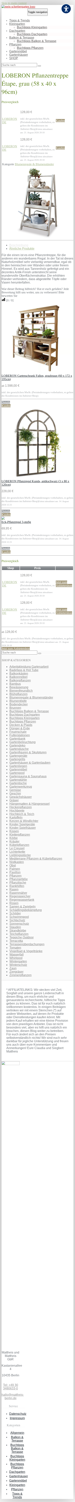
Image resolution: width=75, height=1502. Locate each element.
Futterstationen (19, 735)
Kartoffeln (15, 817)
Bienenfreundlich (21, 690)
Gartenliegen (18, 766)
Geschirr (15, 793)
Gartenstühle (18, 779)
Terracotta (16, 940)
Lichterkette (17, 851)
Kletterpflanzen (19, 834)
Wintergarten (18, 961)
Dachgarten (17, 30)
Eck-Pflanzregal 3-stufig (16, 522)
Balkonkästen (18, 673)
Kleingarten (17, 24)
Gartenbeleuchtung (22, 742)
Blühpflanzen (18, 694)
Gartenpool (17, 773)
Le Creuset (16, 848)
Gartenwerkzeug (20, 786)
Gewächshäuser (20, 797)
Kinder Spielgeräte (22, 824)
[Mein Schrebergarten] (18, 6)
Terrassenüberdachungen (26, 944)
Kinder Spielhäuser (22, 827)
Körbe (13, 838)
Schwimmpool (19, 916)
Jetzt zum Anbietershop (64, 584)
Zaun (13, 968)
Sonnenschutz (19, 923)
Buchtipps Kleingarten (32, 27)
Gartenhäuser (18, 54)
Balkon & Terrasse (21, 37)
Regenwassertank (21, 899)
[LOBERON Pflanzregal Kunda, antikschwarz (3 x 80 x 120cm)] (37, 477)
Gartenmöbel (18, 51)
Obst (12, 865)
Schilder (15, 913)
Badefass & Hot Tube (23, 670)
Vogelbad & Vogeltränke (25, 951)
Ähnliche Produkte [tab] (21, 248)
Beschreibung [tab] (18, 245)
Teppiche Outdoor (21, 937)
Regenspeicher (19, 896)
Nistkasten (16, 862)
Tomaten (15, 947)
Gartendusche (19, 749)
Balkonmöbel (18, 677)
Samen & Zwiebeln (22, 906)
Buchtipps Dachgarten (32, 34)
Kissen (14, 831)
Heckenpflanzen (20, 807)
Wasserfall (16, 954)
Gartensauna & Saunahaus (28, 776)
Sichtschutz (17, 920)
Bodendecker (18, 704)
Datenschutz (17, 1413)
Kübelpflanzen (19, 844)
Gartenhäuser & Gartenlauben (29, 762)
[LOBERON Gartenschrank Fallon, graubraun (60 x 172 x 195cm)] (37, 372)
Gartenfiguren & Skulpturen (28, 752)
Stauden (15, 927)
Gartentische (18, 783)
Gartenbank (17, 738)
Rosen (13, 903)
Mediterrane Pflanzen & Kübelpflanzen (35, 858)
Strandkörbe (17, 930)
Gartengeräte (18, 755)
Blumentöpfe (18, 701)
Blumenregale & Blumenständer (34, 164)
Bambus (15, 683)
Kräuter (14, 841)
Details (6, 402)
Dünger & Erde (19, 728)
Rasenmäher (18, 892)
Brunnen (15, 707)
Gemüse (15, 790)
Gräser (14, 800)
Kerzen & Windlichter (23, 820)
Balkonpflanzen (20, 680)
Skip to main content (14, 3)
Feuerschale (18, 731)
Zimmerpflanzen (20, 975)
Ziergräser (16, 971)
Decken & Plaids (20, 725)
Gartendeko (17, 745)
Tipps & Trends (19, 20)
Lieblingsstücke (20, 855)
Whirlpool (15, 958)
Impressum (17, 1418)
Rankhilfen (16, 886)
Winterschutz (18, 964)
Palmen (14, 868)
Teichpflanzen (18, 934)
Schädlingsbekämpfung (25, 910)
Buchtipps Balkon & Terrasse (36, 41)
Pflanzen (15, 44)
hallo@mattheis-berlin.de (13, 1396)
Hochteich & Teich (21, 814)
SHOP (13, 58)
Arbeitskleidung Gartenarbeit (28, 666)
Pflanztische (17, 882)
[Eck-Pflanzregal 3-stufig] (3, 518)
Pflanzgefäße (18, 879)
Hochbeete (16, 810)
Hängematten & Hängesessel (29, 803)
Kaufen (60, 120)
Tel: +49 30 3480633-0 (10, 1386)
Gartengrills (17, 759)
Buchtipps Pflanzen (30, 48)
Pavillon (15, 872)
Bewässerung (18, 687)
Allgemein (17, 1432)
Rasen (13, 889)
